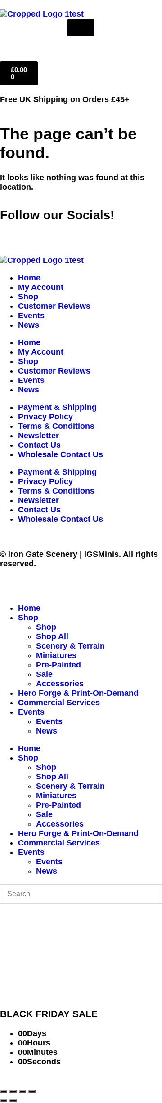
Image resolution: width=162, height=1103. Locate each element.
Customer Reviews (54, 306)
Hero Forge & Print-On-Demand (78, 693)
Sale (44, 674)
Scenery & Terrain (70, 645)
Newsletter (38, 435)
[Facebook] (11, 233)
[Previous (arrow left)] (3, 1100)
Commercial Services (59, 702)
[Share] (22, 1091)
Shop (28, 296)
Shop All (52, 636)
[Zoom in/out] (3, 1091)
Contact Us (39, 444)
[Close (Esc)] (32, 1091)
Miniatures (56, 655)
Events (31, 315)
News (28, 324)
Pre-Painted (58, 664)
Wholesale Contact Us (60, 454)
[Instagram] (61, 233)
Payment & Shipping (57, 407)
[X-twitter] (36, 233)
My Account (40, 287)
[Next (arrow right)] (13, 1100)
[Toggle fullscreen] (13, 1091)
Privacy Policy (45, 416)
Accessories (60, 683)
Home (29, 277)
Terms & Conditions (56, 426)
